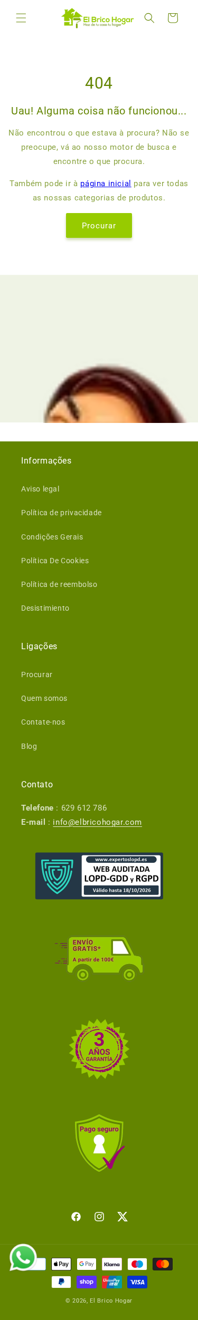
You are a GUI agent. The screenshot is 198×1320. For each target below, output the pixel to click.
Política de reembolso (59, 584)
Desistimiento (45, 608)
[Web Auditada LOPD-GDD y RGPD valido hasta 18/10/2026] (99, 876)
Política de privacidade (61, 512)
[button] (21, 18)
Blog (29, 746)
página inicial (105, 183)
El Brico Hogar (111, 1300)
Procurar (99, 225)
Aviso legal (40, 489)
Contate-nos (43, 722)
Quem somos (44, 698)
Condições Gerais (52, 537)
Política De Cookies (55, 560)
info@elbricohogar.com (97, 822)
